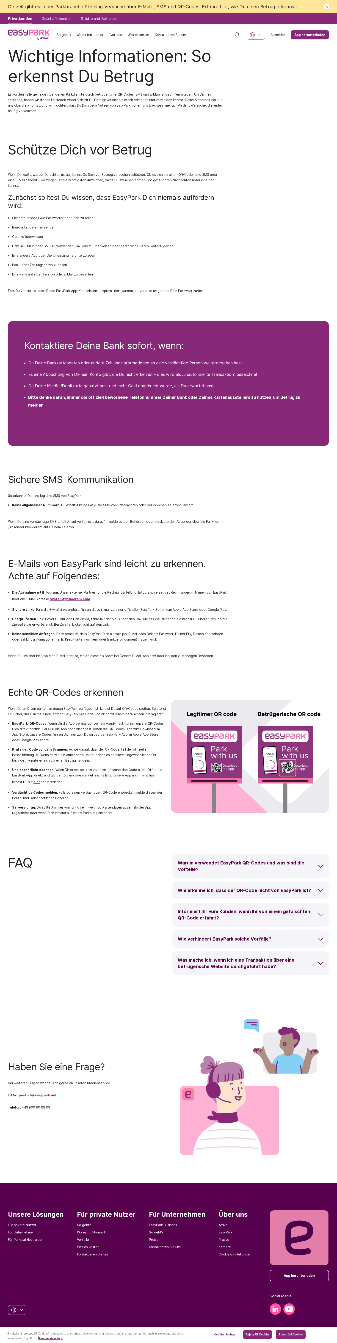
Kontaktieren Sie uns (93, 1254)
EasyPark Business (163, 1225)
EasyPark (225, 1232)
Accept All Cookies (290, 1334)
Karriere (225, 1247)
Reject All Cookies (257, 1334)
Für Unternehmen (21, 1232)
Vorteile (83, 1239)
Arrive (223, 1225)
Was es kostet (88, 1247)
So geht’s (84, 1225)
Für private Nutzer (22, 1225)
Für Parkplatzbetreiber (25, 1239)
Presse (224, 1239)
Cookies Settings (225, 1334)
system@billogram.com (70, 599)
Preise (154, 1239)
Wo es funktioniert (91, 1232)
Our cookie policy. (51, 1338)
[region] (168, 1335)
